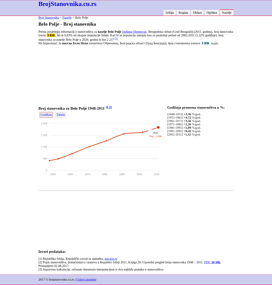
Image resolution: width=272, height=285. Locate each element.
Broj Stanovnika (48, 17)
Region (183, 12)
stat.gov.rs (111, 258)
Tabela (60, 114)
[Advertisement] (136, 76)
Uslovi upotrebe (86, 279)
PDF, (212, 262)
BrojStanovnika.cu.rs (67, 3)
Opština (211, 12)
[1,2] (109, 107)
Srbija (169, 12)
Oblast (197, 12)
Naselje (227, 12)
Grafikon (46, 114)
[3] (116, 38)
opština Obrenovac (135, 31)
